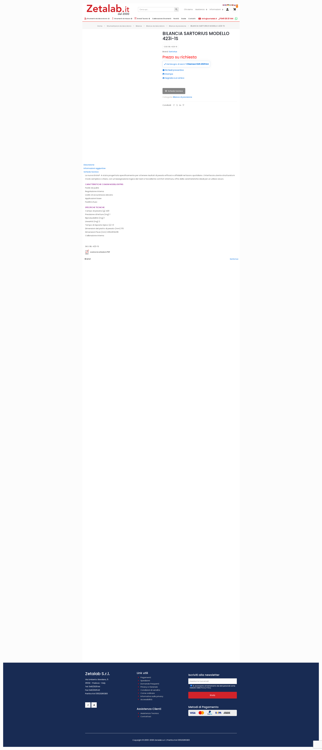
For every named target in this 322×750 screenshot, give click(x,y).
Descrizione (89, 164)
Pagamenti (145, 677)
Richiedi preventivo (174, 70)
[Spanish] (237, 5)
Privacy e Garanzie (149, 687)
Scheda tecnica (175, 91)
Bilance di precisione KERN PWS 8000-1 (161, 497)
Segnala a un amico (174, 78)
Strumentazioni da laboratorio (119, 26)
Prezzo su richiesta (180, 57)
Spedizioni (145, 680)
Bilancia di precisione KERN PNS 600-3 (161, 340)
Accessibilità (146, 699)
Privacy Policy (206, 688)
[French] (226, 5)
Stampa (169, 74)
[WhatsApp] (236, 18)
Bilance (139, 26)
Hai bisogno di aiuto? (187, 64)
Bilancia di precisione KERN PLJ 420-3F (161, 418)
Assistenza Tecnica (149, 713)
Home (99, 26)
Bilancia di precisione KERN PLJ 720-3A (161, 574)
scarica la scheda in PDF (100, 252)
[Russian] (235, 5)
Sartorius (173, 51)
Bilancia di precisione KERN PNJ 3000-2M (161, 379)
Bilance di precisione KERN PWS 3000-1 (161, 458)
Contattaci (145, 716)
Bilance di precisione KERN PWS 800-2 (161, 536)
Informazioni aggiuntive (95, 168)
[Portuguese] (233, 5)
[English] (224, 5)
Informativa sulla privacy (151, 696)
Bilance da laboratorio (155, 26)
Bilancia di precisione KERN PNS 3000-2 (161, 301)
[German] (228, 5)
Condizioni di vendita (150, 690)
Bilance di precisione (177, 26)
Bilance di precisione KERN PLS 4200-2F (161, 613)
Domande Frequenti (149, 683)
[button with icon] (88, 705)
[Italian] (230, 5)
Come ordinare (147, 693)
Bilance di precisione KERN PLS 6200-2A (161, 652)
